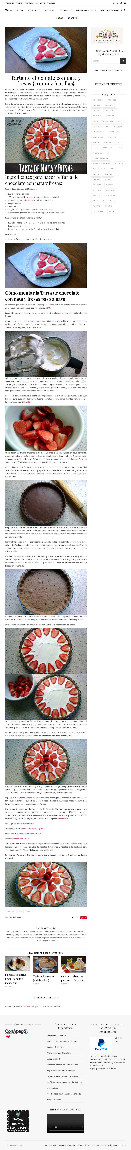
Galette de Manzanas (56, 1047)
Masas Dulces (100, 153)
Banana (96, 105)
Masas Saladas (100, 158)
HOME (9, 10)
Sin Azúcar (110, 195)
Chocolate (10, 912)
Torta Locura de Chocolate (59, 1053)
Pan (95, 169)
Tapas (112, 201)
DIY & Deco (33, 10)
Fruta (20, 912)
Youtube (51, 3)
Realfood (110, 190)
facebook (63, 818)
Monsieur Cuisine (101, 164)
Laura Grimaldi (15, 917)
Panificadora (108, 169)
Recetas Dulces (84, 10)
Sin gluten (98, 201)
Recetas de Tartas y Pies (33, 828)
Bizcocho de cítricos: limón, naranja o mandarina (16, 978)
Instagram (41, 3)
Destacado (108, 121)
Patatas (108, 174)
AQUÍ (48, 308)
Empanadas (98, 132)
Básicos (109, 105)
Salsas (96, 195)
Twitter (19, 3)
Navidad (119, 164)
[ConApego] (23, 1031)
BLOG (20, 10)
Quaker (109, 185)
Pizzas (108, 180)
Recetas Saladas (110, 10)
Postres (97, 185)
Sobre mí (72, 18)
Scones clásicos (54, 1099)
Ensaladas (114, 132)
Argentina (98, 100)
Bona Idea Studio (119, 1145)
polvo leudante (29, 200)
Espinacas (98, 137)
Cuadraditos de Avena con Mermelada (64, 1093)
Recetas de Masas (25, 823)
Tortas (108, 206)
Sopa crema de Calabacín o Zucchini (62, 1076)
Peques (96, 180)
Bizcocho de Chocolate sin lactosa (62, 1041)
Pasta (96, 174)
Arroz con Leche (54, 1059)
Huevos (107, 142)
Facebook (9, 3)
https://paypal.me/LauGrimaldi (103, 1068)
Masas (120, 148)
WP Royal (20, 1145)
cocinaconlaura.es (97, 1056)
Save (84, 918)
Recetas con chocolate (30, 833)
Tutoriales (99, 211)
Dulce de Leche (100, 126)
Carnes (96, 110)
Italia (119, 142)
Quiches (97, 190)
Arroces (112, 100)
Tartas (28, 912)
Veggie (112, 211)
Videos (59, 18)
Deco (95, 121)
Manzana (107, 148)
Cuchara (110, 116)
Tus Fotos (65, 10)
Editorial (49, 10)
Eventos (112, 137)
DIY (119, 121)
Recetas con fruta (20, 838)
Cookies (97, 116)
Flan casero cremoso (56, 1035)
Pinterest (29, 3)
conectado (30, 1006)
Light (96, 148)
